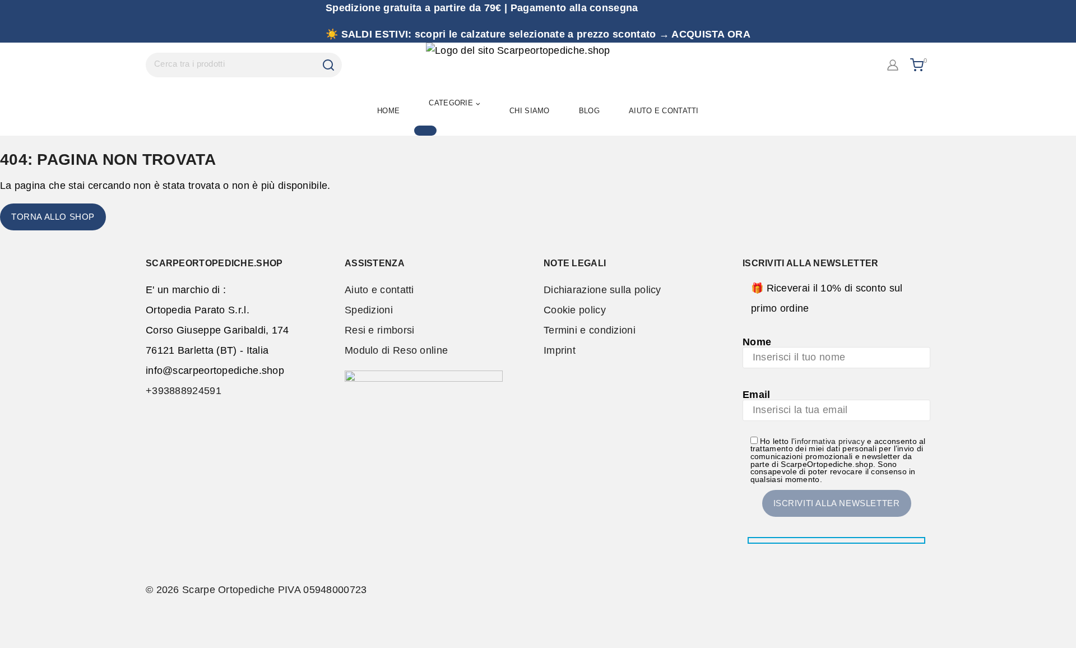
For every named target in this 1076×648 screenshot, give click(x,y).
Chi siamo (529, 111)
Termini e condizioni (590, 330)
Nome (757, 342)
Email (757, 394)
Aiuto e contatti (379, 289)
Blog (589, 111)
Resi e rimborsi (380, 330)
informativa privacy (830, 441)
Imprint (560, 350)
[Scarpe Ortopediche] (538, 65)
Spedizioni (369, 310)
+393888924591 (183, 390)
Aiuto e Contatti (664, 111)
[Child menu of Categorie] (425, 131)
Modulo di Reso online (396, 350)
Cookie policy (575, 310)
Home (388, 111)
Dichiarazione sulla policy (602, 289)
